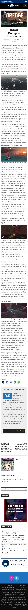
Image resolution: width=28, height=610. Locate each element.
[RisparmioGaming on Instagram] (11, 578)
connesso (12, 479)
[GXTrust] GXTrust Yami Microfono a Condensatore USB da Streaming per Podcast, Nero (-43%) (14, 550)
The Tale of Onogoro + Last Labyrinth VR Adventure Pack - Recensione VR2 (7, 447)
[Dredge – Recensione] (14, 19)
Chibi (17, 459)
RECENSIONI (14, 29)
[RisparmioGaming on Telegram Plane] (16, 578)
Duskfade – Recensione (8, 542)
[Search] (25, 488)
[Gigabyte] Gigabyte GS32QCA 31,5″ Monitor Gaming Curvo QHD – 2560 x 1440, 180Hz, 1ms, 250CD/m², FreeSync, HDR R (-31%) (13, 537)
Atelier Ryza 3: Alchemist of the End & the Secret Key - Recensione (21, 447)
